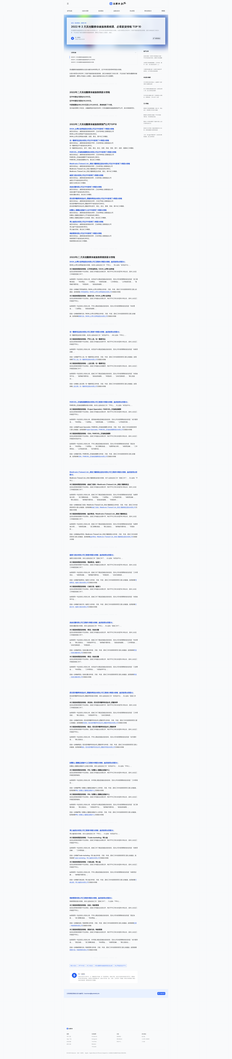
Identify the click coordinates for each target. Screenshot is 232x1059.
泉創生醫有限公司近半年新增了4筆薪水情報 (86, 187)
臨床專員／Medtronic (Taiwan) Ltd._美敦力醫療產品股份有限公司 (111, 537)
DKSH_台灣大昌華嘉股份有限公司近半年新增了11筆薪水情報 (92, 129)
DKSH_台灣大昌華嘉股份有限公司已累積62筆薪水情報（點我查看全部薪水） (98, 262)
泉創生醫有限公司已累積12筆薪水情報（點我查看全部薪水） (92, 622)
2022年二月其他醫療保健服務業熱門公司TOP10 (83, 59)
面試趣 (143, 1036)
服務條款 (119, 1036)
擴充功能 (69, 1044)
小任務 (143, 1041)
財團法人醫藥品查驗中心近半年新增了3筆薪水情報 (88, 210)
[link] (153, 57)
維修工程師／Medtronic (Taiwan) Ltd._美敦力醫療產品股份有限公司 (113, 507)
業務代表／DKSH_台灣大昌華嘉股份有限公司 (92, 316)
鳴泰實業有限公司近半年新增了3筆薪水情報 (86, 233)
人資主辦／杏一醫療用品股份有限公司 (84, 386)
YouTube (94, 1041)
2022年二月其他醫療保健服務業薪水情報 (81, 57)
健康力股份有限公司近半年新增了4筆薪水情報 (86, 175)
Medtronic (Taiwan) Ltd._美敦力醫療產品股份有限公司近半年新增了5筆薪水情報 (100, 164)
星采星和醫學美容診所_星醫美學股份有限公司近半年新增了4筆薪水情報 (96, 198)
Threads (94, 1046)
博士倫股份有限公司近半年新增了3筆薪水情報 (86, 222)
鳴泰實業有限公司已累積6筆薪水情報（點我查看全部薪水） (91, 898)
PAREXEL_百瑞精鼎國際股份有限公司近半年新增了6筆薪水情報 (93, 152)
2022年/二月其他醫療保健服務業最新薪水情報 (82, 62)
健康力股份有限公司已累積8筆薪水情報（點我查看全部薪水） (92, 555)
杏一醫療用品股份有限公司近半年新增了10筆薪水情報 (89, 140)
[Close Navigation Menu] (68, 3)
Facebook (94, 1036)
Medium (94, 1044)
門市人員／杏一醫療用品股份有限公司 (84, 359)
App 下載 (69, 1039)
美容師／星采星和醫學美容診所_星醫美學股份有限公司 (100, 723)
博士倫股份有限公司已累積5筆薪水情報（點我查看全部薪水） (92, 830)
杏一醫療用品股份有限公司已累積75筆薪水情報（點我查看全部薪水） (95, 332)
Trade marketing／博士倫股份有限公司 (87, 858)
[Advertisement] (116, 1010)
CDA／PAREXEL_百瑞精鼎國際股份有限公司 (92, 456)
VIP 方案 (69, 1036)
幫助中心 (119, 1041)
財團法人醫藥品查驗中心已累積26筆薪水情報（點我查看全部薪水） (94, 763)
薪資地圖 (69, 1041)
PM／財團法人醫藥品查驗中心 (85, 790)
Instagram (94, 1039)
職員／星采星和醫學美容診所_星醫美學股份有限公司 (98, 747)
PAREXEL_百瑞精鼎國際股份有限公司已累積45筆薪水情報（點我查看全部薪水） (99, 402)
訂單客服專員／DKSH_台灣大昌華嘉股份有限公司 (96, 292)
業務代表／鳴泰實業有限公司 (79, 950)
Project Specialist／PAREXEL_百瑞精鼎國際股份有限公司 (104, 429)
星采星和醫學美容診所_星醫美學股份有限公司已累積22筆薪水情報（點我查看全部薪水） (102, 693)
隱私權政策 (119, 1039)
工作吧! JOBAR (145, 1039)
